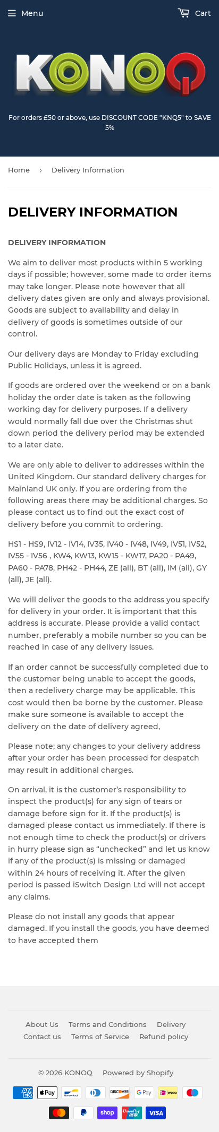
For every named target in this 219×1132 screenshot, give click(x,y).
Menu (32, 13)
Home (19, 170)
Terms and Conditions (108, 1024)
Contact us (42, 1036)
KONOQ (78, 1072)
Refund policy (163, 1036)
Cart (202, 13)
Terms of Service (100, 1036)
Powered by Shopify (138, 1072)
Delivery (171, 1024)
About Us (42, 1024)
